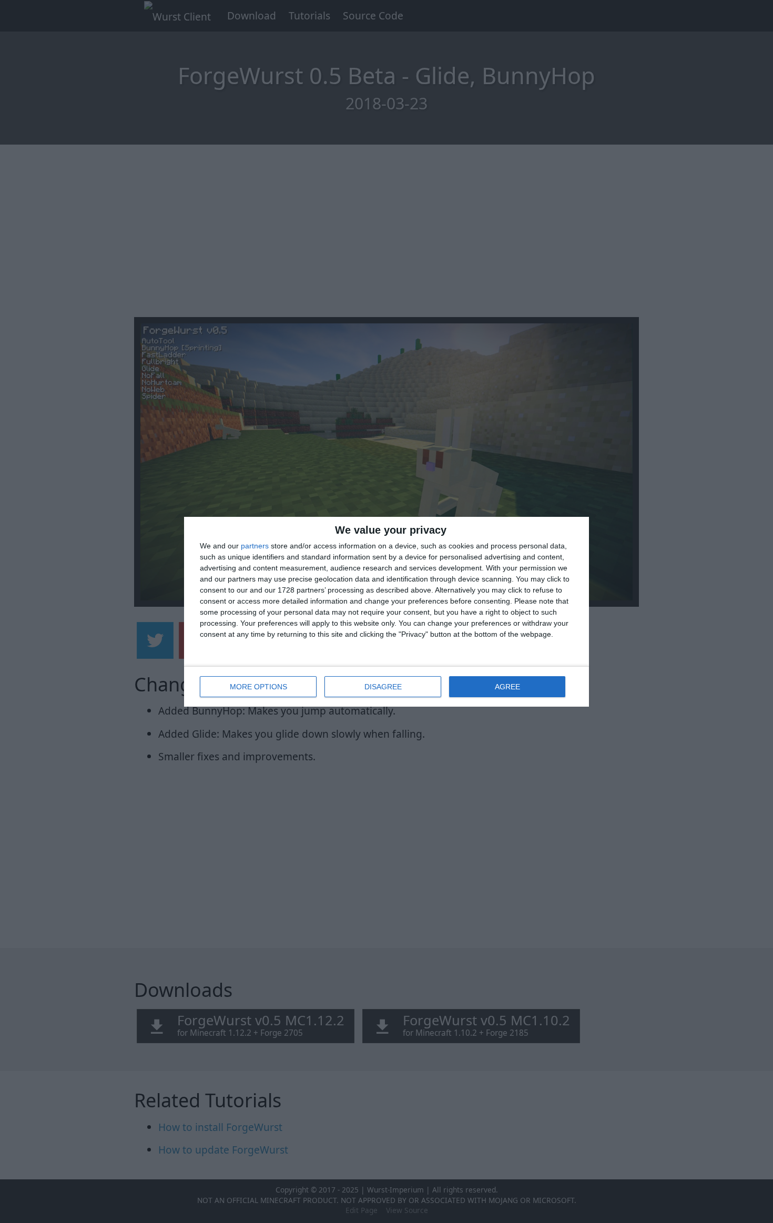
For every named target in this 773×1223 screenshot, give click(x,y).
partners (255, 545)
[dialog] (386, 612)
